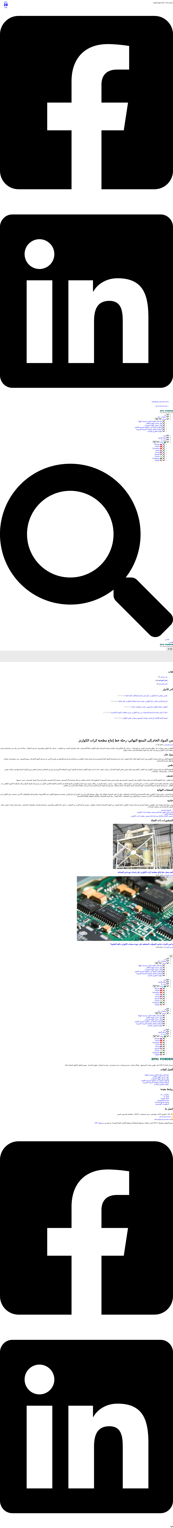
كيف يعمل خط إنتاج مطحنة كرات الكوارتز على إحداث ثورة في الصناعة (145, 872)
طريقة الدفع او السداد (162, 1102)
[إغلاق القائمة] (171, 956)
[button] (160, 419)
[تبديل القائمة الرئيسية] (170, 649)
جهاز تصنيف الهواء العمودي (160, 1079)
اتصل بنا (166, 1096)
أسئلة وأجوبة (165, 1098)
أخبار (99, 656)
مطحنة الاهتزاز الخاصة (161, 1084)
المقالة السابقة (155, 811)
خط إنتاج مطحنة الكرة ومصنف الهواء (157, 1075)
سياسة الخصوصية (163, 1100)
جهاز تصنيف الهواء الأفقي (160, 1077)
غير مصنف (163, 677)
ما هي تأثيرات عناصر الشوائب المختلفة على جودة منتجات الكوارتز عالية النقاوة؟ (141, 944)
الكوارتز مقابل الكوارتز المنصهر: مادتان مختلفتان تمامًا (149, 707)
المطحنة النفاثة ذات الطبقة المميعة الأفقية (155, 1080)
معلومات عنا (165, 1094)
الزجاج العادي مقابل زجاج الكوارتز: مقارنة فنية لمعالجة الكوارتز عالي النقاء (142, 701)
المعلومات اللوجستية (162, 1104)
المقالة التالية (152, 815)
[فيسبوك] (86, 201)
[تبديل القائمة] (157, 419)
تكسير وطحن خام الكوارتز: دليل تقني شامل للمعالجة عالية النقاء (146, 695)
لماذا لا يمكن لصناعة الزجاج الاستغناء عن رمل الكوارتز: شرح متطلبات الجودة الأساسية (139, 712)
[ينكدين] (86, 400)
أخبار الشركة (163, 684)
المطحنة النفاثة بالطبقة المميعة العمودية (156, 1082)
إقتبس (171, 642)
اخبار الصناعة (163, 680)
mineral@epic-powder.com (162, 1119)
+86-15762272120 (165, 1117)
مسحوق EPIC (107, 656)
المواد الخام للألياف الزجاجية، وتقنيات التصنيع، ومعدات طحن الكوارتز (144, 718)
